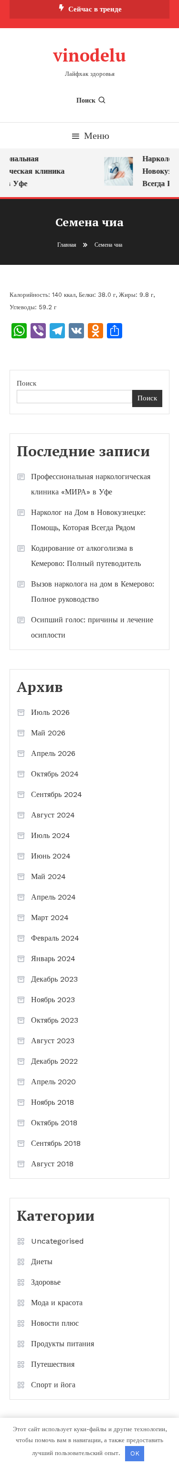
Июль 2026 (50, 712)
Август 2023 (52, 1040)
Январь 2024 (53, 958)
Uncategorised (57, 1241)
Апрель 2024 (53, 896)
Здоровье (46, 1282)
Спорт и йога (53, 1384)
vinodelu (89, 55)
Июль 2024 (50, 835)
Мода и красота (57, 1302)
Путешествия (52, 1364)
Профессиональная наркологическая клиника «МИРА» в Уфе (90, 484)
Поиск (85, 100)
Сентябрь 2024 (56, 794)
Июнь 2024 (51, 855)
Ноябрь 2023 (53, 999)
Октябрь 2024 (55, 773)
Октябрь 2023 (54, 1020)
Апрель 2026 (53, 753)
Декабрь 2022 (54, 1061)
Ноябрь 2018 (52, 1102)
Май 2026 (48, 732)
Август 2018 (52, 1163)
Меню (96, 135)
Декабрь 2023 (54, 979)
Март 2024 (50, 917)
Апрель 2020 (53, 1081)
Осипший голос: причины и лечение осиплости (92, 627)
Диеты (42, 1261)
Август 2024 (53, 814)
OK (134, 1453)
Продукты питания (62, 1343)
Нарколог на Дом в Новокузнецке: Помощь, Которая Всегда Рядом (88, 520)
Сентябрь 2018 (56, 1143)
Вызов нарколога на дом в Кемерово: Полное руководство (92, 591)
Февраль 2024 (55, 938)
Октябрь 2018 (54, 1122)
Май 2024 (48, 876)
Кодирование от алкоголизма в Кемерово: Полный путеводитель (86, 556)
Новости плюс (55, 1323)
